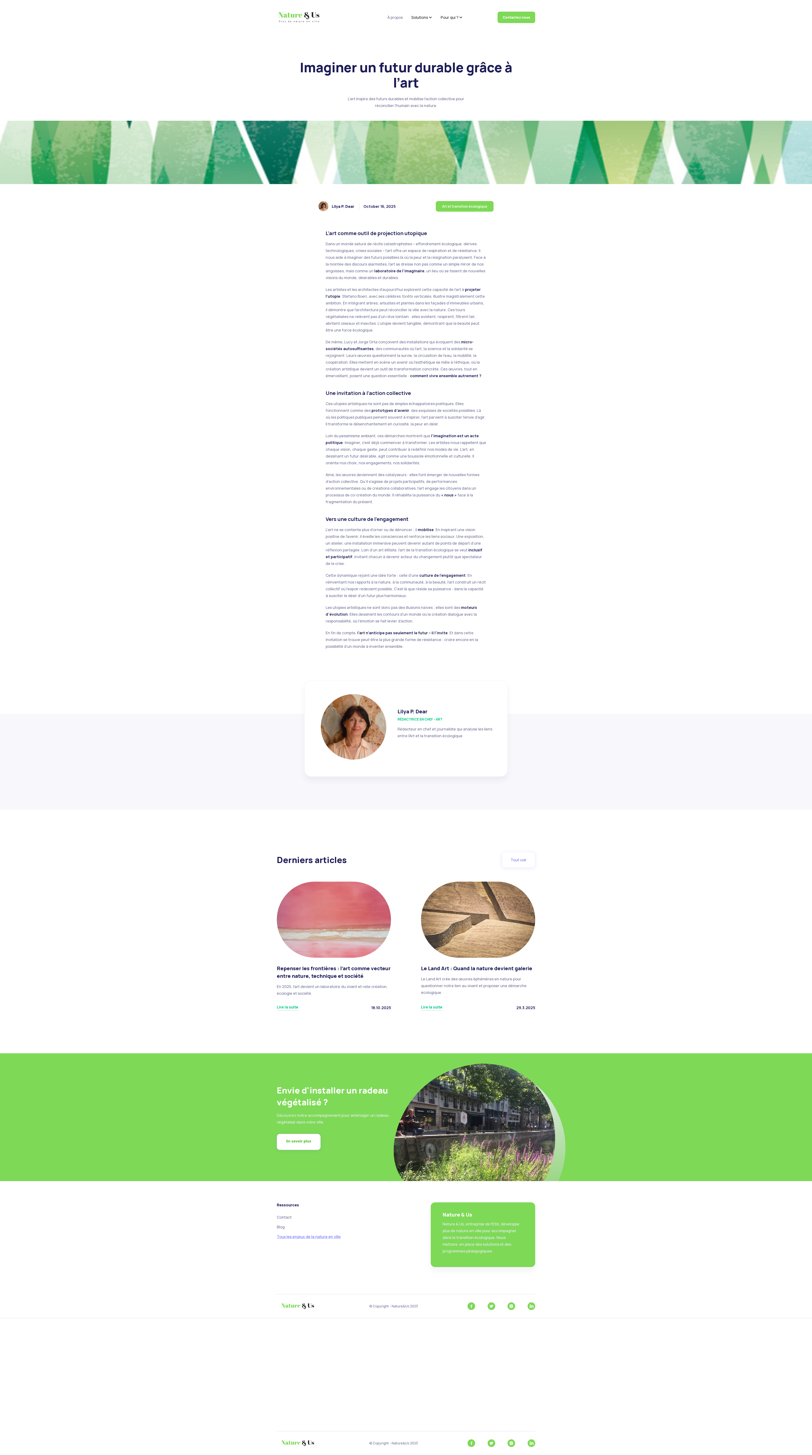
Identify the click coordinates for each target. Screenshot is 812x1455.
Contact (284, 1217)
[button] (421, 17)
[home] (299, 17)
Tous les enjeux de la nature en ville (309, 1236)
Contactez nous (516, 17)
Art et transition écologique (464, 206)
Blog (281, 1226)
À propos (395, 17)
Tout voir (519, 859)
